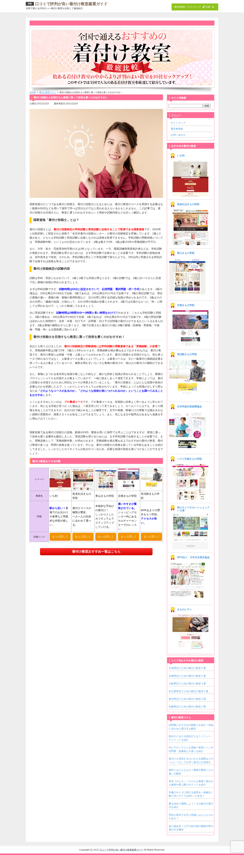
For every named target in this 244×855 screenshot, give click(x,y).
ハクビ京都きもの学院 (189, 459)
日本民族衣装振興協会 (189, 406)
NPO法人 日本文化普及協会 (193, 557)
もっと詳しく (60, 536)
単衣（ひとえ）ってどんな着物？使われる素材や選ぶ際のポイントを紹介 (191, 783)
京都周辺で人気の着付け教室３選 (187, 675)
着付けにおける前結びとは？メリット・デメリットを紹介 (191, 738)
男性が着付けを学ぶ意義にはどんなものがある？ (191, 816)
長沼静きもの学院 (187, 354)
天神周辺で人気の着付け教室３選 (187, 668)
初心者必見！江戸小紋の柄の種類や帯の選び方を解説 (191, 828)
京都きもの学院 (185, 305)
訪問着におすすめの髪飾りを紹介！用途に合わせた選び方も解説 (191, 727)
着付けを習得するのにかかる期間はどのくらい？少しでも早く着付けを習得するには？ (191, 760)
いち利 (181, 155)
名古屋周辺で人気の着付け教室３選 (188, 691)
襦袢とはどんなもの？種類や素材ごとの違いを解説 (191, 772)
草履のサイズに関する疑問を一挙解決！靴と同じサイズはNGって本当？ (191, 794)
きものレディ (184, 609)
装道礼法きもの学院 (188, 204)
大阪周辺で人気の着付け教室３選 (187, 683)
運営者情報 (177, 128)
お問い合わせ (178, 134)
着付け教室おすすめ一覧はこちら (96, 551)
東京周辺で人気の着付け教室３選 (187, 699)
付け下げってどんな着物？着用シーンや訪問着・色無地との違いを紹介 (191, 749)
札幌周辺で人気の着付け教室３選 (187, 706)
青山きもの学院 (185, 253)
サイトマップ (178, 122)
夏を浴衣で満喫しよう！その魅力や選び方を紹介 (191, 805)
